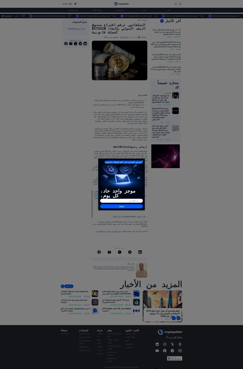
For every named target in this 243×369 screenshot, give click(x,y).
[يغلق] (142, 161)
